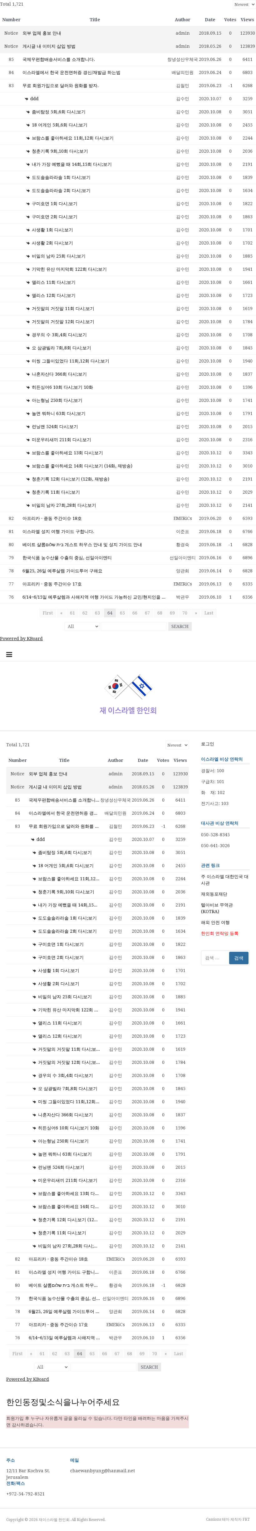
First (48, 612)
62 (84, 612)
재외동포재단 (214, 893)
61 (72, 612)
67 (147, 612)
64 (109, 612)
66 (134, 612)
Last (208, 612)
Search (180, 626)
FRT (246, 1519)
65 (122, 612)
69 (172, 612)
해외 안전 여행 (215, 922)
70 (184, 612)
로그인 (207, 743)
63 (97, 612)
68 (159, 612)
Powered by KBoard (21, 638)
